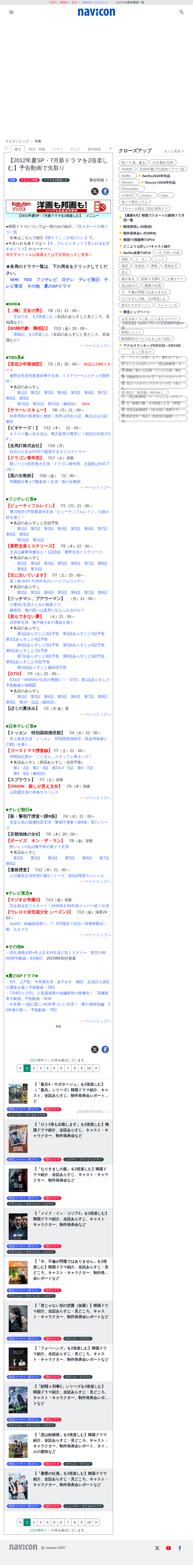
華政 (154, 266)
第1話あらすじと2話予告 (38, 634)
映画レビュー (131, 332)
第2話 (35, 393)
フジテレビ (46, 279)
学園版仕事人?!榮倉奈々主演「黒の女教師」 (47, 482)
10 (89, 1068)
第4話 (62, 393)
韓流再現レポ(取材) (137, 226)
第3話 (49, 393)
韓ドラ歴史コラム (134, 202)
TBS (28, 279)
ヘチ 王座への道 (168, 253)
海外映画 (94, 149)
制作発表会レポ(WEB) (139, 233)
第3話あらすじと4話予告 (27, 639)
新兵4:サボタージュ (136, 305)
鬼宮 (124, 266)
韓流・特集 (37, 149)
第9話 (24, 398)
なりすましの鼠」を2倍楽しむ (143, 298)
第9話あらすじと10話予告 (28, 662)
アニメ (75, 149)
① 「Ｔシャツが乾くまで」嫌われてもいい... (151, 359)
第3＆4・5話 (62, 768)
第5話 (75, 393)
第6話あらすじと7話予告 (27, 651)
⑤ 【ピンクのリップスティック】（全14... (150, 385)
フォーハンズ (167, 305)
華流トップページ (136, 312)
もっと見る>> (136, 352)
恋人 (124, 272)
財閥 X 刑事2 (150, 279)
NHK (14, 279)
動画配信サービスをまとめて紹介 (146, 339)
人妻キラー (175, 279)
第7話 (102, 393)
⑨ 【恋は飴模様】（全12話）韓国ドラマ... (150, 412)
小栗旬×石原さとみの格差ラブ (35, 605)
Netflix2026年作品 (156, 176)
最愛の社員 (153, 285)
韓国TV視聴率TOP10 (139, 240)
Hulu (166, 195)
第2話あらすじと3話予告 (84, 634)
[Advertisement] (96, 55)
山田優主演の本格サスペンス (34, 792)
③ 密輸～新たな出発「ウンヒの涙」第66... (150, 372)
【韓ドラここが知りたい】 (66, 238)
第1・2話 (21, 768)
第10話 (23, 404)
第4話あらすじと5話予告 (38, 645)
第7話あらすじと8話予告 (38, 656)
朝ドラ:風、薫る (133, 162)
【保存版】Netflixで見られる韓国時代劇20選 (152, 325)
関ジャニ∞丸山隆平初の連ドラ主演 (39, 847)
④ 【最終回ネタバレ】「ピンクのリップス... (151, 379)
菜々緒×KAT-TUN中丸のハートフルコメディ (47, 581)
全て (18, 149)
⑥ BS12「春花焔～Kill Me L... (143, 392)
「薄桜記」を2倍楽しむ (29, 334)
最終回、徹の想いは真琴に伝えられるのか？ (47, 610)
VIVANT (127, 169)
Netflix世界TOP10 (137, 253)
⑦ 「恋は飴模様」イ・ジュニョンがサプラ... (151, 399)
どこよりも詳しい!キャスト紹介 (147, 246)
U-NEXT (127, 195)
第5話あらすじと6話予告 (84, 645)
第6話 (89, 393)
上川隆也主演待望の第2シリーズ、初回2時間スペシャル (57, 876)
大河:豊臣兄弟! (163, 162)
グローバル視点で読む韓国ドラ (144, 208)
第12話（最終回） (63, 404)
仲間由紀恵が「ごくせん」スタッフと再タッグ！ (51, 757)
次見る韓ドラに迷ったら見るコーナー (149, 319)
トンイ (159, 259)
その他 (33, 286)
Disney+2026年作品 (160, 182)
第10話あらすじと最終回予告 (42, 667)
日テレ (68, 279)
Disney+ (129, 182)
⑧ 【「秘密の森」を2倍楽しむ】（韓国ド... (150, 405)
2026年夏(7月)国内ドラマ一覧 (162, 169)
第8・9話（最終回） (30, 773)
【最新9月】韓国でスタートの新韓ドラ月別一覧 (154, 217)
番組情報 (96, 180)
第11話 (38, 404)
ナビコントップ (17, 141)
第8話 (11, 398)
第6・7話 (85, 768)
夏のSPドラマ (57, 286)
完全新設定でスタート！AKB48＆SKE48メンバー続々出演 (59, 906)
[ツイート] (95, 191)
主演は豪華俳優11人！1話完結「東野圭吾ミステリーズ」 (58, 552)
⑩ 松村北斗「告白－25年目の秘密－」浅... (150, 418)
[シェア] (105, 191)
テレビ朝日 (89, 279)
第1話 (22, 393)
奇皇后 (140, 266)
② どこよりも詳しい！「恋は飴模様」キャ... (151, 366)
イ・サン (141, 259)
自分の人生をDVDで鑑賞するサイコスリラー (48, 452)
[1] (20, 1068)
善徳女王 (170, 266)
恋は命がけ (129, 285)
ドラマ (58, 149)
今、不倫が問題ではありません (144, 292)
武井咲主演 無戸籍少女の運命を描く (42, 622)
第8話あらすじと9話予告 (84, 656)
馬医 (124, 259)
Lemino (147, 195)
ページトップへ (97, 346)
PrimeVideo (131, 189)
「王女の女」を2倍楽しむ (31, 317)
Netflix (127, 176)
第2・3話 (40, 768)
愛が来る (128, 279)
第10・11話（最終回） (38, 702)
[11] (96, 1068)
